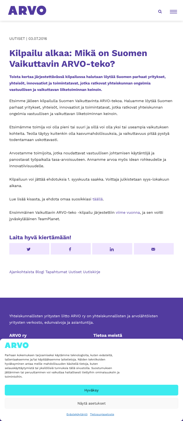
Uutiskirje (91, 272)
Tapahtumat (56, 272)
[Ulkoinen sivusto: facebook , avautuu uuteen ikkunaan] (71, 249)
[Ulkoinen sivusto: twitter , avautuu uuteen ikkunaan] (29, 249)
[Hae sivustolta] (159, 10)
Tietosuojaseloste (102, 414)
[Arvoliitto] (27, 10)
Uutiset (75, 272)
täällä (97, 199)
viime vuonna (128, 212)
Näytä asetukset (91, 403)
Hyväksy (91, 390)
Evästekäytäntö (76, 414)
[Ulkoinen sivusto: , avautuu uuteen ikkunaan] (112, 249)
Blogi (39, 272)
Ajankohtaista (21, 272)
